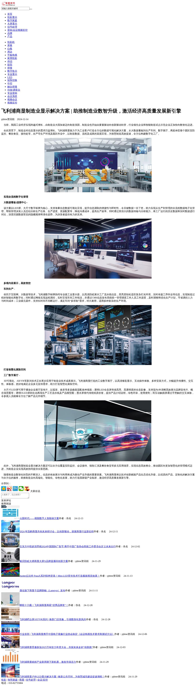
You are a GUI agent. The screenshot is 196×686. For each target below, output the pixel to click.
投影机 (11, 42)
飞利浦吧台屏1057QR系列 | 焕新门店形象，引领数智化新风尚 (53, 619)
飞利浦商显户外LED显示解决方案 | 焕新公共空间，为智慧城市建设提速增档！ (62, 676)
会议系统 (12, 96)
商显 (21, 680)
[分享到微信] (21, 488)
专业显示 (12, 74)
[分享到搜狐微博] (26, 488)
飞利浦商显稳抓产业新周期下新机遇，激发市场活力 (48, 662)
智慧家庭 (13, 680)
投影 (3, 680)
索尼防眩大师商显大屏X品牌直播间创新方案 (44, 561)
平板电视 (12, 55)
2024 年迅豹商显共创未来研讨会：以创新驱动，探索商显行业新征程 (57, 531)
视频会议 (12, 99)
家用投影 (12, 58)
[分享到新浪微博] (9, 488)
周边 (9, 51)
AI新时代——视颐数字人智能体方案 (39, 518)
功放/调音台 (13, 90)
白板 (9, 48)
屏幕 (9, 45)
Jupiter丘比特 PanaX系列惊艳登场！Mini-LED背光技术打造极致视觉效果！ (60, 576)
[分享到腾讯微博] (15, 488)
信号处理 (31, 680)
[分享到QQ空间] (3, 488)
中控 (9, 83)
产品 (9, 36)
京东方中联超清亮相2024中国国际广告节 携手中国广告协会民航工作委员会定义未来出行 (68, 546)
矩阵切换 (12, 80)
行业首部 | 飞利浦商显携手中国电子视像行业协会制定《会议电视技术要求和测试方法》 (67, 634)
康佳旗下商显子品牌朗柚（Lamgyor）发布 (42, 590)
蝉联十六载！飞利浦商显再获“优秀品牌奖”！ (44, 605)
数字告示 (12, 71)
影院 (9, 64)
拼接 (9, 68)
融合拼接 (12, 86)
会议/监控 (42, 680)
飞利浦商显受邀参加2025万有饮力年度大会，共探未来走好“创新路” (56, 647)
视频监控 (12, 102)
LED (9, 77)
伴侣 (9, 61)
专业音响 (12, 93)
